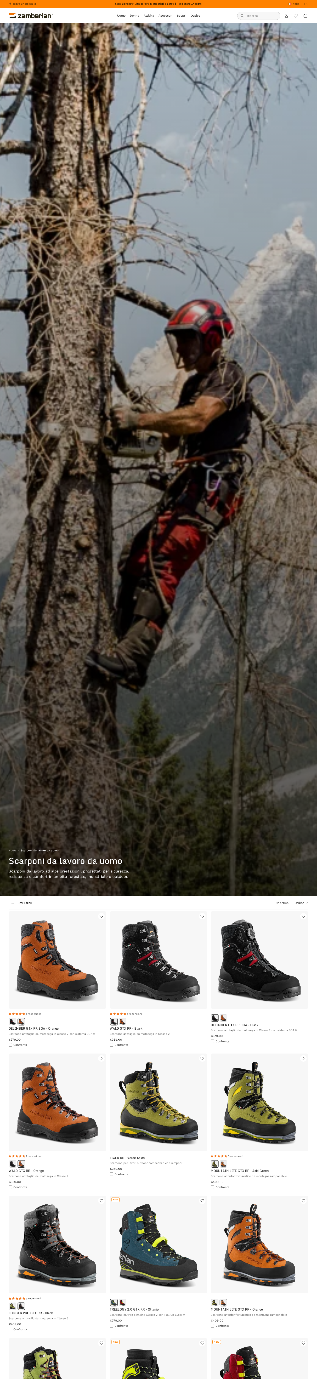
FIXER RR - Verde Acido (127, 1157)
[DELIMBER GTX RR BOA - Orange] (21, 1021)
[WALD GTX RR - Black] (113, 1021)
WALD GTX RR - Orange (26, 1170)
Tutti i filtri (24, 903)
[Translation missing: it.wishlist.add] (101, 916)
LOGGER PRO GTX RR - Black (31, 1313)
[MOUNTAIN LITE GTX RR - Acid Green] (214, 1164)
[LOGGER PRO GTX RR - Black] (21, 1306)
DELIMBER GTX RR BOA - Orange (34, 1028)
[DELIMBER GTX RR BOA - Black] (12, 1021)
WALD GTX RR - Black (126, 1028)
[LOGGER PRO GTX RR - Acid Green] (12, 1306)
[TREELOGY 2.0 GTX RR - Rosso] (122, 1302)
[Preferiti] (296, 15)
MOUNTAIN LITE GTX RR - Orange (237, 1309)
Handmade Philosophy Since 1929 (158, 4)
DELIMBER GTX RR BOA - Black (234, 1025)
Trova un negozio (24, 3)
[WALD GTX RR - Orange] (122, 1021)
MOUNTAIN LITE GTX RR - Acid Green (240, 1170)
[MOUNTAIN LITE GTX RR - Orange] (223, 1164)
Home (12, 850)
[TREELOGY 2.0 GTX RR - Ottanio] (113, 1302)
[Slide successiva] (99, 960)
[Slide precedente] (15, 960)
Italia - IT (298, 3)
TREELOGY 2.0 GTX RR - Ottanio (134, 1309)
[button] (301, 903)
